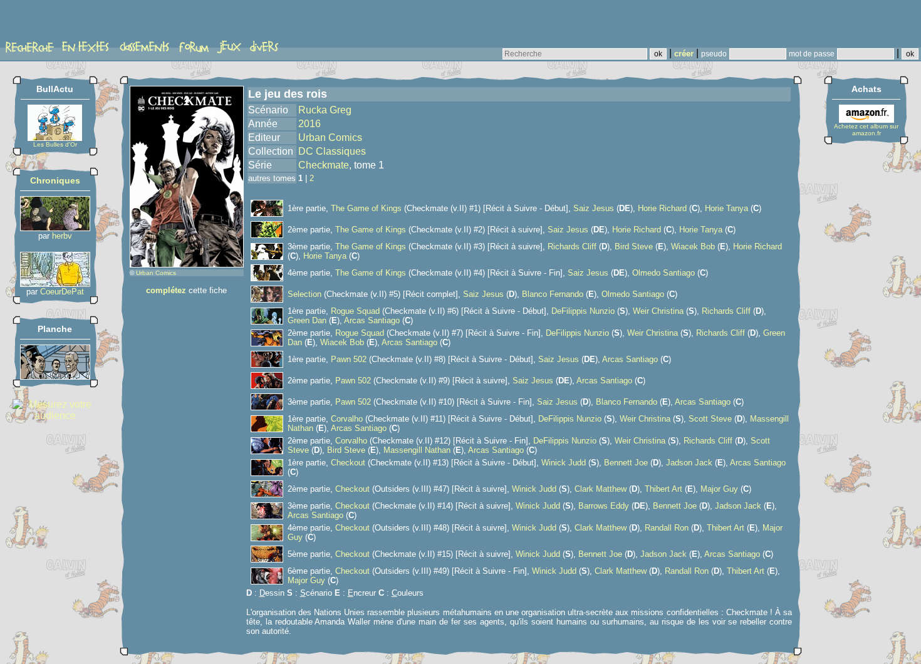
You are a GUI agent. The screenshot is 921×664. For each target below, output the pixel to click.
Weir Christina (658, 311)
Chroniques (55, 180)
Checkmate (323, 165)
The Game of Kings (366, 208)
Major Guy (719, 489)
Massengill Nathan (416, 450)
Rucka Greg (324, 110)
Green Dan (307, 320)
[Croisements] (55, 227)
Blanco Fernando (552, 294)
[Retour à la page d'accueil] (53, 23)
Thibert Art (663, 489)
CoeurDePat (62, 291)
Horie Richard (662, 208)
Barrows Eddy (603, 506)
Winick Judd (563, 462)
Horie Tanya (726, 208)
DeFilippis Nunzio (583, 311)
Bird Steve (634, 246)
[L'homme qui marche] (55, 283)
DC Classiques (332, 151)
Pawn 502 (349, 359)
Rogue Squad (355, 311)
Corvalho (347, 418)
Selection (304, 294)
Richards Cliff (572, 246)
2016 (309, 123)
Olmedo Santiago (663, 273)
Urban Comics (156, 272)
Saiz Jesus (593, 208)
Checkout (348, 462)
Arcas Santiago (372, 320)
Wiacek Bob (693, 246)
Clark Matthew (601, 489)
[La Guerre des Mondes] (55, 376)
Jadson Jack (689, 462)
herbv (62, 236)
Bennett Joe (626, 462)
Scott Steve (710, 418)
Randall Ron (667, 527)
